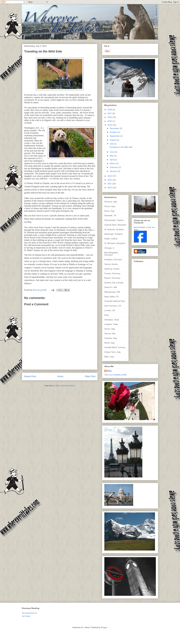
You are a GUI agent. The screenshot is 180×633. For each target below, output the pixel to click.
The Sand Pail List (29, 613)
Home (60, 376)
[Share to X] (63, 290)
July (112, 144)
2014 (109, 125)
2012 (109, 180)
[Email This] (57, 290)
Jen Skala (26, 616)
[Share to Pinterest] (68, 290)
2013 (109, 176)
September (115, 136)
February (114, 167)
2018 (109, 109)
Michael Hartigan (139, 227)
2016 (109, 117)
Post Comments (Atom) (65, 386)
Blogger (104, 627)
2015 (109, 121)
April (112, 159)
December (115, 128)
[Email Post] (53, 290)
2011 (109, 183)
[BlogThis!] (60, 290)
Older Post (90, 376)
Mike (109, 371)
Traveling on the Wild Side (120, 147)
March (113, 163)
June (112, 152)
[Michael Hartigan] (140, 242)
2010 (109, 187)
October (114, 132)
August (113, 140)
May (112, 156)
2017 (109, 113)
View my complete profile (115, 375)
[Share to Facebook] (65, 290)
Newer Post (30, 376)
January (114, 171)
